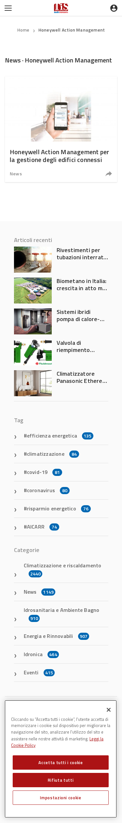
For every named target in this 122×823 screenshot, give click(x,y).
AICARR (42, 527)
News (16, 173)
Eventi (38, 672)
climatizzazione (52, 454)
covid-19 (43, 472)
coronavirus (47, 490)
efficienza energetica (59, 435)
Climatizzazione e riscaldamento (63, 569)
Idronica (40, 654)
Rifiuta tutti (61, 780)
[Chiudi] (109, 710)
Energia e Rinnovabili (56, 636)
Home (23, 29)
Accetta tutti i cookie (60, 762)
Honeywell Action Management (71, 29)
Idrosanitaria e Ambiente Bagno (62, 614)
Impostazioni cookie (60, 797)
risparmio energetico (57, 508)
